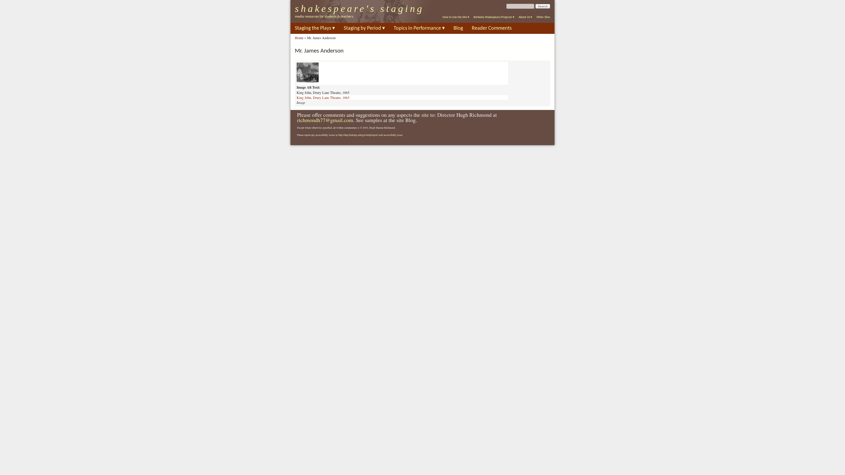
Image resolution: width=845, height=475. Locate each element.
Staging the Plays (315, 28)
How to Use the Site (456, 17)
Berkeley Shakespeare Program (494, 17)
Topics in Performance (419, 28)
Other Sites (543, 17)
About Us (525, 17)
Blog (458, 28)
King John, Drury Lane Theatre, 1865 (323, 97)
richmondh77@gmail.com (325, 120)
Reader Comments (492, 28)
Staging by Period (364, 28)
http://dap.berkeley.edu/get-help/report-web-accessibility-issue (370, 135)
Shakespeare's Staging (359, 8)
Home (299, 37)
